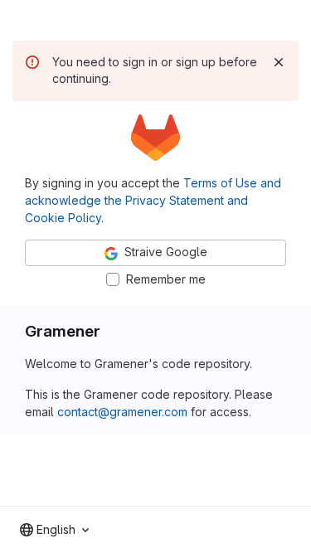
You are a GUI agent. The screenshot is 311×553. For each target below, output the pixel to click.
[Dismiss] (279, 62)
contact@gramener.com (122, 412)
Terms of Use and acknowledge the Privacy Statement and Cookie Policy (153, 200)
